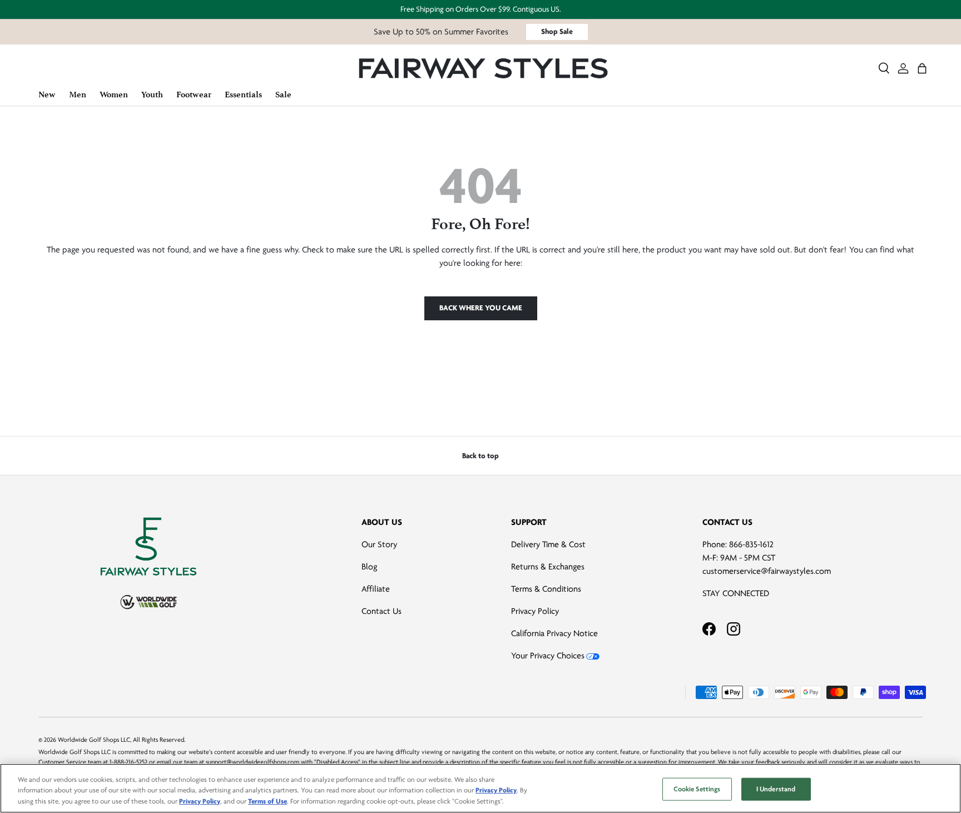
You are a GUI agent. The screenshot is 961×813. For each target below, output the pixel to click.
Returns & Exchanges (547, 567)
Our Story (379, 544)
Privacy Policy (535, 611)
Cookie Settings (697, 788)
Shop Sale (557, 31)
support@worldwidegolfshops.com (252, 762)
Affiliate (375, 589)
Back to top (480, 456)
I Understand (776, 788)
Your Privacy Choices (547, 656)
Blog (369, 567)
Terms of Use (267, 801)
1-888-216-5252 (128, 762)
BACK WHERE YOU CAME (480, 308)
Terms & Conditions (546, 589)
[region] (480, 788)
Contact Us (381, 611)
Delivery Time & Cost (548, 544)
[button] (922, 68)
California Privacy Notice (554, 633)
